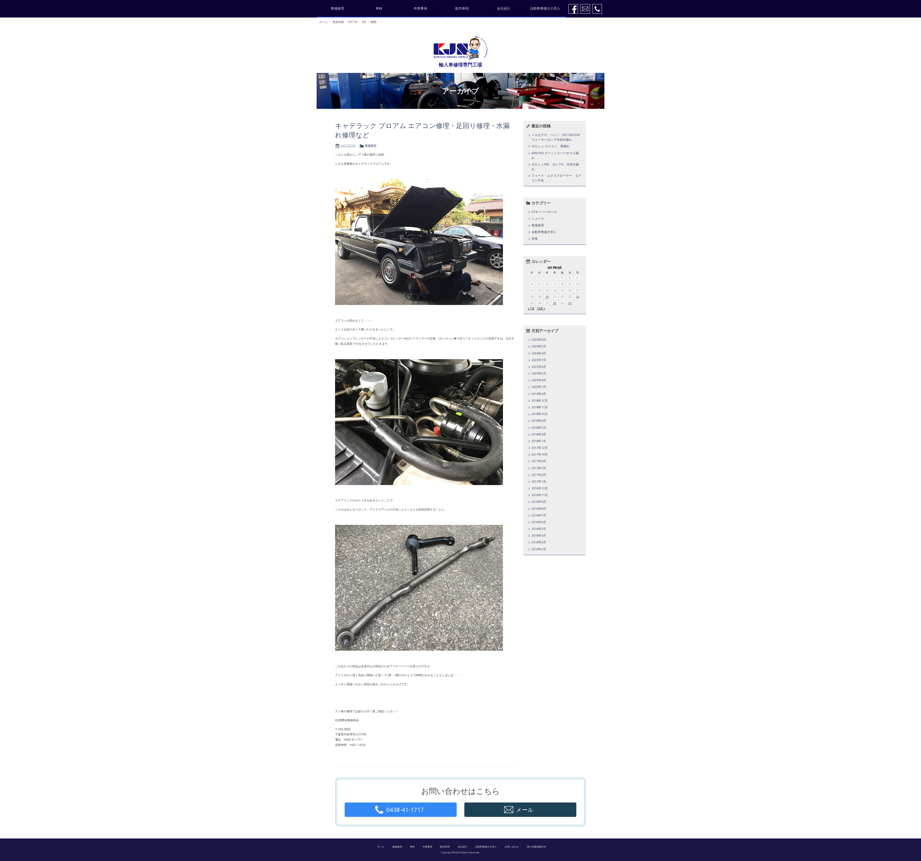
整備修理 (337, 8)
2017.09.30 (348, 145)
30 (570, 303)
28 (554, 303)
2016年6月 (538, 522)
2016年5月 (538, 529)
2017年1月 (538, 481)
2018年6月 (538, 420)
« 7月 (531, 308)
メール (525, 810)
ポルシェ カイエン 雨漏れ (550, 146)
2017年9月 (538, 461)
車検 (379, 8)
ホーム (323, 22)
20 (547, 296)
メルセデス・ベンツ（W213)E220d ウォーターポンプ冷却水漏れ (556, 137)
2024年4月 (538, 353)
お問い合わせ (512, 846)
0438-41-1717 (405, 810)
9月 (364, 22)
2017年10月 (539, 454)
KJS (460, 48)
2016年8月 (538, 508)
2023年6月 (538, 366)
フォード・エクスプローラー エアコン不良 (556, 177)
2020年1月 (538, 387)
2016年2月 (538, 549)
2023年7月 (538, 360)
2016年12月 (539, 488)
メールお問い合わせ (585, 9)
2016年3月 (538, 542)
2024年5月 (538, 346)
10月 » (541, 308)
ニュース (537, 218)
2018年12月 (539, 400)
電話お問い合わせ (597, 9)
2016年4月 (538, 535)
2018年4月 (538, 434)
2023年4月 (538, 380)
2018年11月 (539, 407)
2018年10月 (539, 414)
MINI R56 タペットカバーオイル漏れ (555, 155)
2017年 (353, 22)
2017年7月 (538, 468)
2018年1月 (538, 441)
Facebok (573, 9)
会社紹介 (503, 8)
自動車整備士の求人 (545, 8)
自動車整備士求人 (543, 232)
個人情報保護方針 (536, 846)
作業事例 (420, 8)
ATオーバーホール (544, 212)
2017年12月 (539, 447)
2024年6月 (538, 339)
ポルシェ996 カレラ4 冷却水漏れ (555, 166)
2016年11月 (539, 495)
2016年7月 (538, 515)
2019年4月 (538, 394)
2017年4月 (538, 475)
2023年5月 (538, 373)
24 (577, 296)
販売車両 (462, 8)
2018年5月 (538, 427)
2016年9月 (538, 501)
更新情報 (338, 22)
